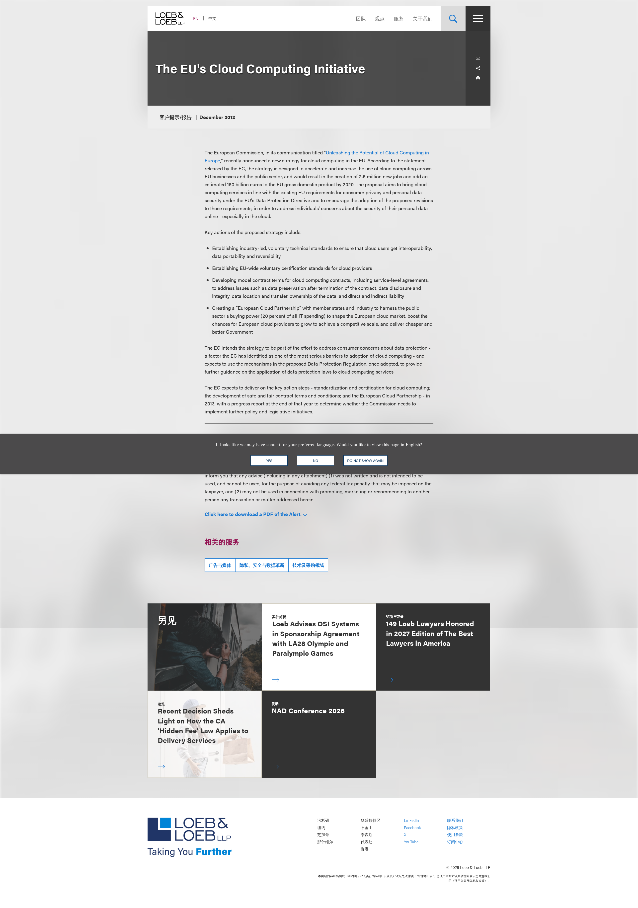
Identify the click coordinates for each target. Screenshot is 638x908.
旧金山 (367, 827)
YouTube (411, 841)
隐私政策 (455, 827)
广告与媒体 (220, 565)
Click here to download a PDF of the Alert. (253, 514)
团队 (361, 18)
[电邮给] (478, 58)
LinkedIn (411, 820)
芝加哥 (323, 835)
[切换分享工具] (478, 68)
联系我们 (455, 820)
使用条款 (455, 835)
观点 (380, 18)
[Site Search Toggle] (453, 18)
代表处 (367, 841)
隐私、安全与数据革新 (261, 565)
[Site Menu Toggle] (478, 18)
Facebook (412, 827)
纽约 (321, 827)
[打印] (478, 78)
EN (195, 18)
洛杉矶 (323, 820)
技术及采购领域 (308, 565)
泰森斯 (367, 835)
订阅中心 (455, 841)
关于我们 (423, 18)
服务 (399, 18)
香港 (365, 849)
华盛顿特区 (371, 820)
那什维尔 (325, 841)
